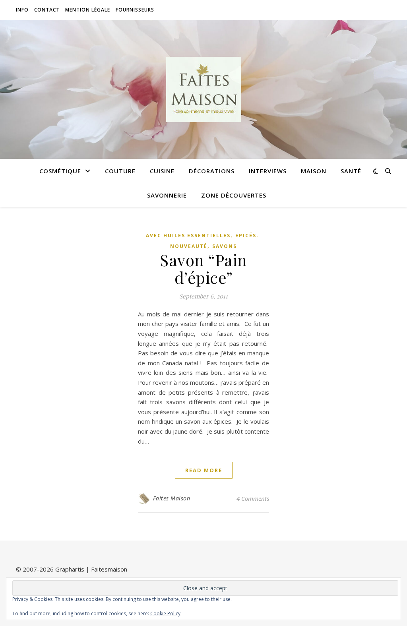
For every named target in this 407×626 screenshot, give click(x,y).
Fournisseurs (135, 9)
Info (22, 9)
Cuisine (162, 171)
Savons (224, 246)
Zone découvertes (233, 195)
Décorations (212, 171)
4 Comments (252, 498)
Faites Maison (171, 498)
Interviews (268, 171)
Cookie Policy (165, 613)
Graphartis (69, 569)
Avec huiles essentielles (188, 235)
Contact (47, 9)
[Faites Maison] (203, 89)
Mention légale (87, 9)
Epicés (245, 235)
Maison (313, 171)
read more (203, 470)
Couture (120, 171)
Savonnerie (167, 195)
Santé (351, 171)
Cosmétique (60, 171)
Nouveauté (188, 246)
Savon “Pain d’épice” (203, 268)
